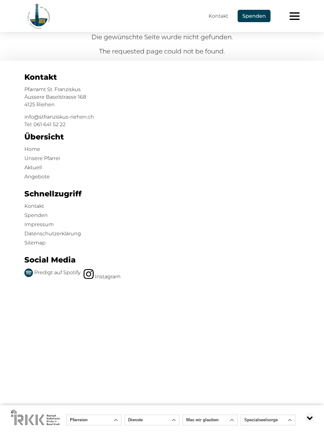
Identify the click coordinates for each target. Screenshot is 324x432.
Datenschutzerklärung (52, 234)
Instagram (107, 277)
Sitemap (35, 243)
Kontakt (218, 16)
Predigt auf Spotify (56, 272)
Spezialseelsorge (261, 419)
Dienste (135, 419)
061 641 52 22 (49, 124)
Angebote (37, 177)
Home (32, 149)
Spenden (36, 215)
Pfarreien (79, 419)
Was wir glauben (202, 419)
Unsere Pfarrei (42, 158)
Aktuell (33, 167)
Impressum (39, 224)
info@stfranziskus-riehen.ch (59, 117)
